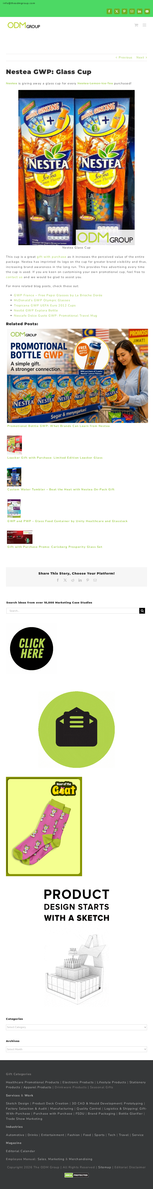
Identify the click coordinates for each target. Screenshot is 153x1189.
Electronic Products (78, 1082)
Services (13, 1095)
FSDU (80, 1114)
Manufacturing (62, 1109)
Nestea (11, 83)
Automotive (15, 1135)
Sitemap (104, 1167)
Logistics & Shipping (120, 1109)
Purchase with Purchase (52, 1114)
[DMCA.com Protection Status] (77, 1175)
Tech (112, 1135)
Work (29, 1095)
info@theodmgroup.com (19, 3)
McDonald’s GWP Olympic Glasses (42, 300)
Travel (124, 1135)
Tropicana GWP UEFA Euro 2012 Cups (45, 305)
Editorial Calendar (20, 1151)
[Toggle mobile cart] (136, 25)
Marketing (56, 1159)
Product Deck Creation (50, 1103)
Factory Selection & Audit (26, 1109)
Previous (125, 57)
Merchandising (81, 1159)
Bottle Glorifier (130, 1114)
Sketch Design (17, 1103)
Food (87, 1135)
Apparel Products (38, 1087)
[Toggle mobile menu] (145, 25)
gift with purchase (51, 257)
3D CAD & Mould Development (97, 1103)
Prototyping (133, 1103)
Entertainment (52, 1135)
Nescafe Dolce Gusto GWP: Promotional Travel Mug (55, 316)
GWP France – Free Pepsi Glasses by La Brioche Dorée (58, 295)
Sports (99, 1135)
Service (138, 1135)
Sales (42, 1159)
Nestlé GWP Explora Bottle (36, 310)
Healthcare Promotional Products (32, 1082)
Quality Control (89, 1109)
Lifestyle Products (111, 1082)
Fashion (74, 1135)
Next (140, 57)
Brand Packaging (102, 1114)
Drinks (33, 1135)
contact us (14, 277)
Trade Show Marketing (24, 1119)
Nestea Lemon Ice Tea (95, 83)
